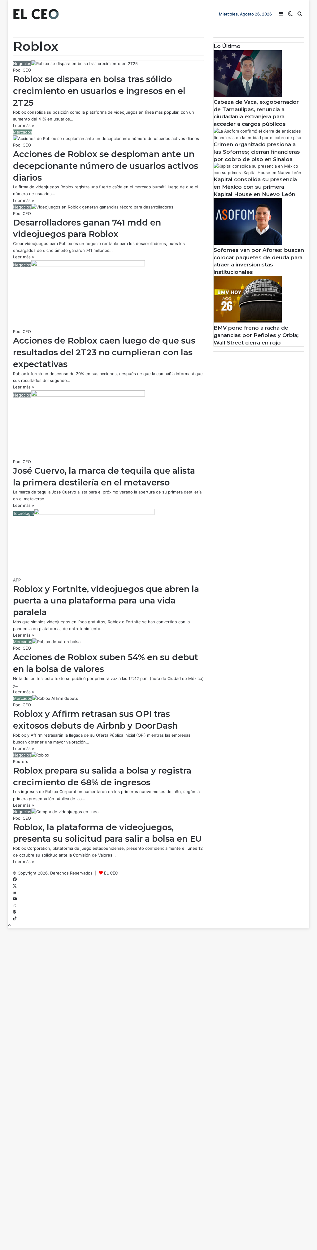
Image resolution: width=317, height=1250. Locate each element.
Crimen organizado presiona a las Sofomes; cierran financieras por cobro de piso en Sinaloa (257, 151)
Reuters (20, 761)
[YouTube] (15, 899)
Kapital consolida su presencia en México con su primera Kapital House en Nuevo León (255, 186)
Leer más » (23, 125)
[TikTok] (15, 918)
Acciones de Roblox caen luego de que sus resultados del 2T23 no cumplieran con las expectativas (104, 352)
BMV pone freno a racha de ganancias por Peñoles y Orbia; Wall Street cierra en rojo (256, 335)
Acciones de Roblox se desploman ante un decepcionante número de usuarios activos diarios (105, 166)
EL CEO (111, 873)
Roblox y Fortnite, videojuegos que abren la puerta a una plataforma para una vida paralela (106, 601)
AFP (17, 579)
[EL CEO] (36, 14)
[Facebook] (15, 879)
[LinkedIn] (14, 892)
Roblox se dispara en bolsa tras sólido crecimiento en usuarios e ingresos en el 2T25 (99, 91)
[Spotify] (14, 912)
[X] (15, 886)
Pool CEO (22, 70)
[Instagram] (14, 905)
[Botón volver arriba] (9, 925)
